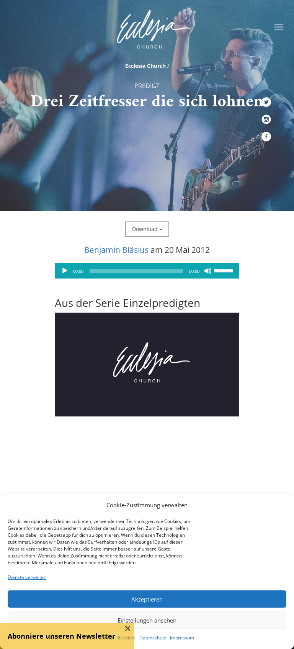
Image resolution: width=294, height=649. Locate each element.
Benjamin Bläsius (116, 249)
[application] (147, 271)
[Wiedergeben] (65, 271)
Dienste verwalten (27, 577)
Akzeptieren (147, 599)
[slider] (224, 270)
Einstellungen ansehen (147, 620)
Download (145, 229)
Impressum (182, 637)
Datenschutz (152, 637)
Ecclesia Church (145, 65)
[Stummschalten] (208, 271)
